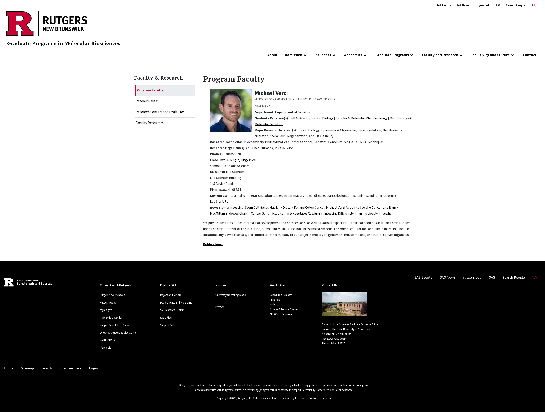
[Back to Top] (536, 402)
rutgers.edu (482, 5)
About (272, 55)
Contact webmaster (319, 398)
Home (8, 368)
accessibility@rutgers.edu (259, 390)
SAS (498, 5)
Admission (293, 55)
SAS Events (443, 5)
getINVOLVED (107, 340)
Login (93, 368)
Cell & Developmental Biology (311, 118)
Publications (213, 244)
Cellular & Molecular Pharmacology (361, 118)
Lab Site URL (219, 201)
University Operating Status (230, 295)
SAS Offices (166, 317)
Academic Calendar (111, 317)
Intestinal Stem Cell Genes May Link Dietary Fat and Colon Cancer (277, 207)
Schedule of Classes (281, 295)
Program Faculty (150, 90)
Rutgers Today (108, 302)
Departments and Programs (176, 302)
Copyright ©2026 (226, 398)
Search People (515, 5)
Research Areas (147, 101)
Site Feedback (70, 368)
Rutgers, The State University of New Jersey (262, 398)
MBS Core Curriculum (282, 314)
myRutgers (106, 310)
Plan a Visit (106, 347)
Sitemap (27, 368)
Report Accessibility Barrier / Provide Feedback (319, 390)
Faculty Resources (150, 122)
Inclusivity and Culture (490, 55)
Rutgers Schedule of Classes (115, 325)
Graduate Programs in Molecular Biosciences (63, 43)
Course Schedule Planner (284, 309)
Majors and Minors (170, 295)
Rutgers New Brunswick (113, 295)
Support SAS (167, 325)
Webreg (274, 304)
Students (323, 55)
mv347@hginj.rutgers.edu (238, 160)
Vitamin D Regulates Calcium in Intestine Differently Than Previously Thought (334, 213)
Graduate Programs (392, 55)
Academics (353, 55)
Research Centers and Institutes (160, 112)
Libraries (275, 299)
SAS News (462, 5)
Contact (530, 55)
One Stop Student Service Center (118, 332)
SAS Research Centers (172, 310)
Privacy (219, 306)
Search (46, 368)
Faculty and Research (440, 55)
